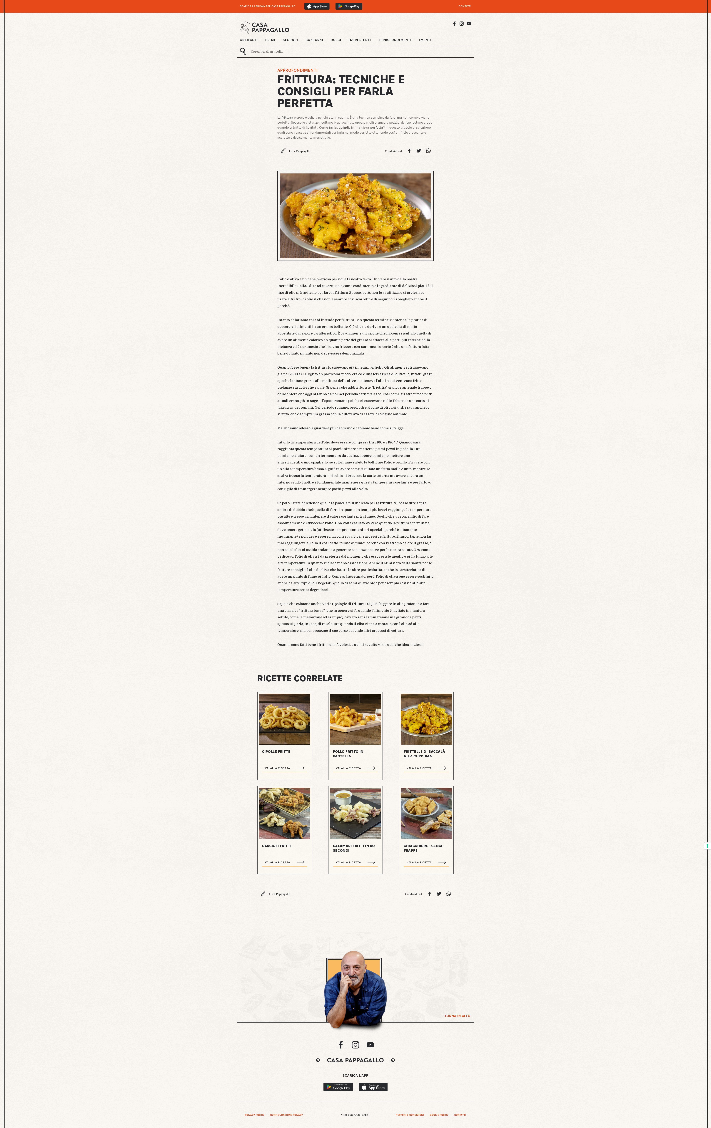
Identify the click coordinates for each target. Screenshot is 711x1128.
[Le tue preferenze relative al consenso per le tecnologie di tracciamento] (707, 845)
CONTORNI (314, 40)
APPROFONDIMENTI (395, 40)
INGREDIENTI (360, 40)
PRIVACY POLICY (254, 1115)
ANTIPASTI (249, 40)
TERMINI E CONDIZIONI (410, 1115)
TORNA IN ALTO (457, 1016)
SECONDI (290, 40)
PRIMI (270, 40)
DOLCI (336, 40)
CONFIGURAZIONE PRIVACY (286, 1115)
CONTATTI (465, 6)
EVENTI (425, 40)
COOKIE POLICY (439, 1115)
